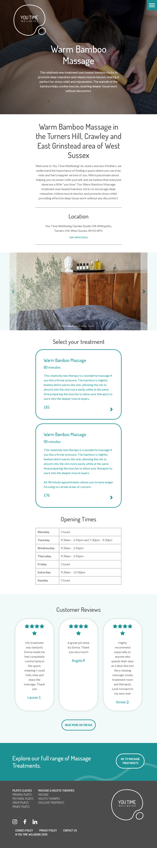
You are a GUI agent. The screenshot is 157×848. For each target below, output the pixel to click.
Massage (43, 794)
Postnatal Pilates (23, 798)
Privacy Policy (48, 830)
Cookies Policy (24, 830)
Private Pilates (21, 806)
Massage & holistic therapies (56, 790)
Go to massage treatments (130, 761)
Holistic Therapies (49, 798)
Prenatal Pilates (22, 794)
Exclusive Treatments (51, 802)
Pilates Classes (22, 790)
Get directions (78, 237)
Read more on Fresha (78, 725)
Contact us (70, 830)
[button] (152, 5)
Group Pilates (20, 802)
